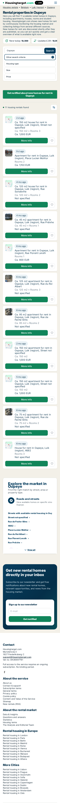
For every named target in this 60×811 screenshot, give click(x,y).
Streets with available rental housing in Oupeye (32, 513)
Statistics (7, 719)
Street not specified (18, 517)
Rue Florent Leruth (17, 538)
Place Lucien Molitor (18, 530)
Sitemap (7, 701)
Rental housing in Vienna (15, 748)
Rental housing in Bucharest (16, 751)
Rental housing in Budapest (16, 756)
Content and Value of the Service (19, 699)
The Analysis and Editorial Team (18, 725)
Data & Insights (10, 714)
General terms (10, 691)
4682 (10, 526)
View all (31, 550)
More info (26, 140)
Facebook (4, 672)
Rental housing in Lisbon (15, 769)
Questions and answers (14, 717)
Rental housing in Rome (14, 746)
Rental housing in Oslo (13, 793)
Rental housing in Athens (15, 759)
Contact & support (12, 685)
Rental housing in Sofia (14, 777)
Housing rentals (10, 7)
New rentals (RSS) (12, 704)
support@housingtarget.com (17, 657)
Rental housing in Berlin (14, 740)
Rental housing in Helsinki (15, 780)
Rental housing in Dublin (14, 785)
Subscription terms (12, 688)
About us (7, 683)
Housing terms (10, 722)
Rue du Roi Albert (16, 534)
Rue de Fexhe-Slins (18, 521)
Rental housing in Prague (15, 772)
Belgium (25, 7)
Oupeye (51, 7)
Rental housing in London (15, 735)
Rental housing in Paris (14, 738)
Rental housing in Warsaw (15, 754)
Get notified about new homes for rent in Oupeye (30, 94)
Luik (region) (38, 7)
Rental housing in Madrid (15, 743)
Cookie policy (9, 696)
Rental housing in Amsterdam (17, 790)
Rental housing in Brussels (15, 788)
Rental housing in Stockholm (16, 774)
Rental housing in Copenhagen (18, 782)
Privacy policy (10, 693)
